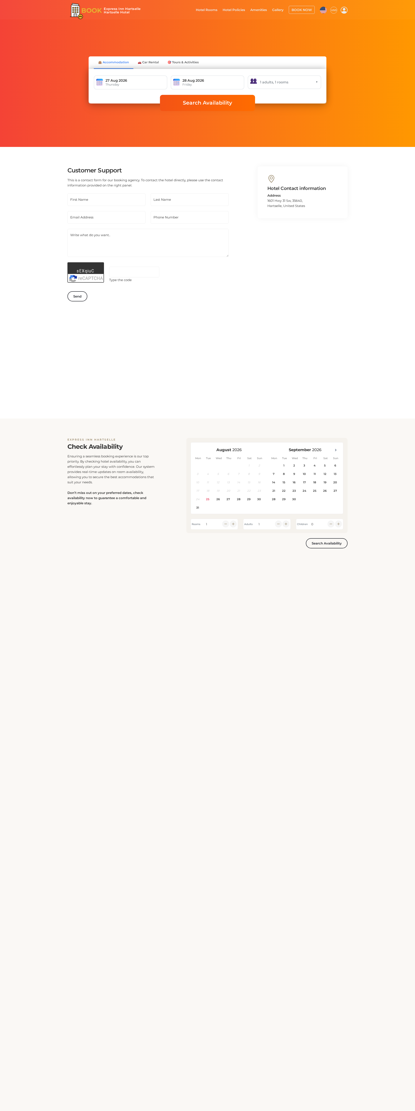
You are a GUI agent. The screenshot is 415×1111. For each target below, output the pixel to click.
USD (334, 9)
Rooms (196, 524)
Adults (248, 524)
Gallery (281, 9)
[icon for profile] (344, 9)
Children (302, 524)
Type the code (120, 280)
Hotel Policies (239, 9)
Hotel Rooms (214, 9)
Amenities (262, 9)
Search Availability (207, 103)
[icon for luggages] (323, 9)
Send (77, 296)
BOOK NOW (303, 9)
